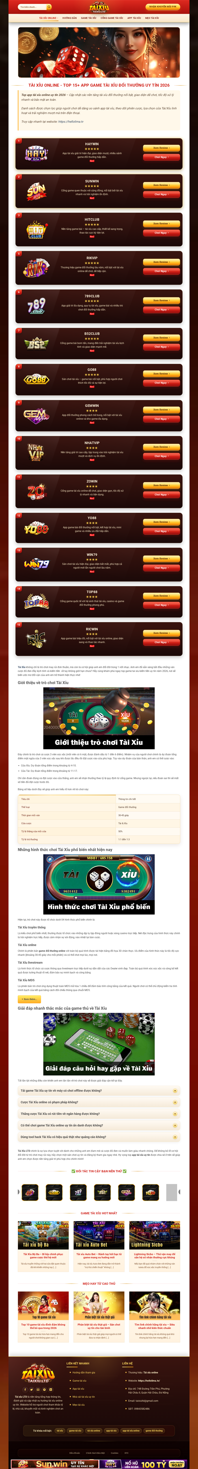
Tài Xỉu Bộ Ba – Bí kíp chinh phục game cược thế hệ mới (43, 1256)
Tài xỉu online (47, 18)
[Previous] (17, 1248)
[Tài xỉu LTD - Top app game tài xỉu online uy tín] (99, 7)
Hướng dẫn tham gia (84, 1372)
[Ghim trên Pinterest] (44, 1390)
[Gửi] (49, 7)
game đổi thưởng (154, 1430)
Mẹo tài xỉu (152, 18)
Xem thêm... (30, 999)
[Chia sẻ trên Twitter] (32, 1390)
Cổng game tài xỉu (112, 18)
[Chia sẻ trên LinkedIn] (51, 1390)
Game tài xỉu (88, 18)
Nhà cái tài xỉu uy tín (84, 1396)
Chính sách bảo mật (95, 1453)
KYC (127, 1453)
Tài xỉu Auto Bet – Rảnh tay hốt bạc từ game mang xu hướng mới (99, 1256)
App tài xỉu (134, 18)
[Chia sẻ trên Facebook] (25, 1390)
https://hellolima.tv (70, 121)
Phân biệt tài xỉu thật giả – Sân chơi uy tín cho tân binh (99, 1326)
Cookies (114, 1453)
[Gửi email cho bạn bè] (38, 1390)
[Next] (181, 1248)
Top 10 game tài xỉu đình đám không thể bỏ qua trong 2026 (43, 1326)
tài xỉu (60, 1430)
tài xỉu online (93, 1430)
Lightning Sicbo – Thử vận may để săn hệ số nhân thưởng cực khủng (154, 1256)
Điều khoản (74, 1453)
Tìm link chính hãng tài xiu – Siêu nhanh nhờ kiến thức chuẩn (155, 1326)
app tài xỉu (111, 1430)
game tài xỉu (75, 1430)
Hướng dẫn (69, 18)
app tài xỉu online (131, 1430)
